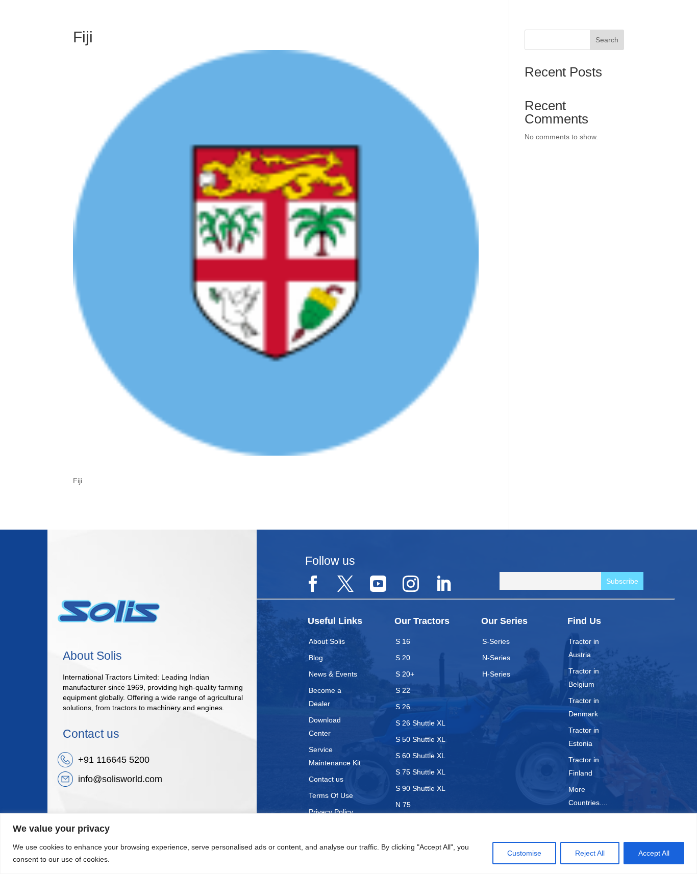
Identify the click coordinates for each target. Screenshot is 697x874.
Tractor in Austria (583, 648)
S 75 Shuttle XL (420, 772)
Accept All (653, 853)
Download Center (325, 726)
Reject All (590, 853)
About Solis (327, 641)
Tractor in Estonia (583, 736)
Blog (316, 658)
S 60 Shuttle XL (420, 756)
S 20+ (404, 674)
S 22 (402, 690)
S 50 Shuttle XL (420, 739)
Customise (524, 853)
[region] (348, 843)
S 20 (402, 658)
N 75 (403, 805)
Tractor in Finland (583, 766)
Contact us (326, 779)
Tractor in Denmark (583, 707)
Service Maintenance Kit (335, 756)
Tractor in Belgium (583, 677)
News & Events (333, 674)
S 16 (402, 641)
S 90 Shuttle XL (420, 788)
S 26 (402, 707)
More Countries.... (588, 796)
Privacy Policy (331, 812)
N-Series (496, 658)
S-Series (496, 641)
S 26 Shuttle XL (420, 723)
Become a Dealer (325, 697)
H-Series (496, 674)
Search (606, 40)
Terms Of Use (331, 795)
